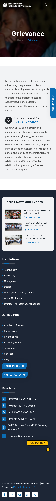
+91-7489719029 (26, 121)
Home (20, 40)
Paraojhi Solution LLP (24, 487)
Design (8, 286)
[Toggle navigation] (52, 5)
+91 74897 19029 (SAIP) (21, 419)
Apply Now (38, 443)
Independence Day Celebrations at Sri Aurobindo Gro (37, 211)
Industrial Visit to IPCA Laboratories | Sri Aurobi (35, 237)
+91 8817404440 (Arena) (21, 405)
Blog (6, 359)
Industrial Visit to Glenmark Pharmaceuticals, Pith (36, 224)
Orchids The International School (22, 304)
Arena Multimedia (13, 298)
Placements (10, 331)
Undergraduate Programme (19, 292)
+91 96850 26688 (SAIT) (21, 412)
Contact (8, 353)
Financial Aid (11, 336)
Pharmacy (9, 275)
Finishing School (13, 342)
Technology (10, 270)
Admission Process (14, 325)
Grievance (9, 348)
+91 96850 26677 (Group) (22, 399)
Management (11, 281)
